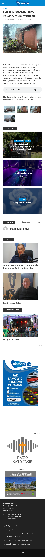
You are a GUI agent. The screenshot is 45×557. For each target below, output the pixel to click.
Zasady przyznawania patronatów (18, 544)
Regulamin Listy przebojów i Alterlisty (19, 540)
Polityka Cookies (12, 530)
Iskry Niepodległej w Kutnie (22, 174)
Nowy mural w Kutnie (22, 202)
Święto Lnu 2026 (11, 339)
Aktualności (19, 141)
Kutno (5, 8)
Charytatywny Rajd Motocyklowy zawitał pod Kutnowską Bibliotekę (22, 146)
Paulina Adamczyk (25, 19)
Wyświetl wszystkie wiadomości (30, 222)
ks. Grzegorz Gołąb (12, 303)
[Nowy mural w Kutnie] (22, 201)
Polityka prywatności (13, 526)
